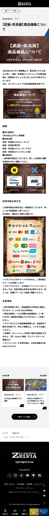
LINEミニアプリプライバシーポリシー (24, 492)
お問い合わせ (9, 484)
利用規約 (20, 484)
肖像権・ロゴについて (36, 484)
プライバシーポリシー (24, 488)
